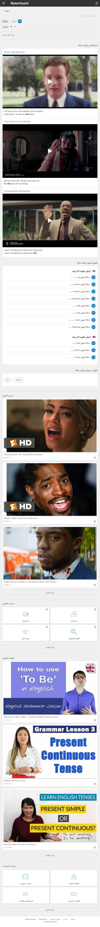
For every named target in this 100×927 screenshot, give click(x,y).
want (7, 250)
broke (19, 114)
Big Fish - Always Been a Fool (14, 52)
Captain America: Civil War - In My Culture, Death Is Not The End (30, 582)
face (9, 180)
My (5, 180)
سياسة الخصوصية (55, 919)
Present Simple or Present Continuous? (20, 844)
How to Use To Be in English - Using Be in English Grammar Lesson (31, 717)
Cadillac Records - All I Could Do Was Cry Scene (23, 454)
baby (15, 250)
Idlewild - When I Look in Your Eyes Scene (21, 518)
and (19, 111)
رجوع (7, 11)
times (11, 114)
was (13, 180)
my (23, 114)
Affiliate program (30, 919)
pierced (35, 180)
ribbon (19, 380)
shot (15, 111)
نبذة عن (65, 919)
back (20, 250)
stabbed (25, 111)
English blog (43, 919)
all (16, 183)
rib (13, 35)
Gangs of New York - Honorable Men (17, 121)
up (26, 183)
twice (32, 114)
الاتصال (73, 919)
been (9, 111)
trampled (38, 111)
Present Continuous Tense (14, 781)
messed (21, 183)
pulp (17, 180)
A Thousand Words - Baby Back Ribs (17, 191)
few (7, 114)
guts (26, 180)
